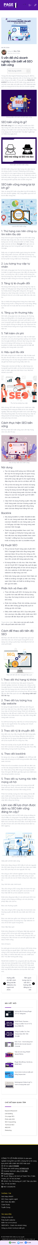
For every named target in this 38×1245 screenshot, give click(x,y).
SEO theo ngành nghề (9, 1199)
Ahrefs (21, 757)
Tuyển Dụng (5, 1207)
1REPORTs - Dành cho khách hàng (13, 1225)
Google (19, 244)
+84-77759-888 (21, 1171)
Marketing (8, 1130)
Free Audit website (8, 1220)
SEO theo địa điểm (8, 1202)
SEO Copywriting (10, 1122)
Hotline (13, 1242)
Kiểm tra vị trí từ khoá (9, 1223)
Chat (21, 1242)
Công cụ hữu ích (7, 1217)
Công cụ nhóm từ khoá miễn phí (12, 1228)
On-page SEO (9, 1116)
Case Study (5, 1205)
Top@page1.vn (8, 1174)
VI (25, 4)
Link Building (9, 1113)
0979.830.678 (24, 1168)
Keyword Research (11, 1111)
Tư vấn (29, 1242)
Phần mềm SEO (10, 1119)
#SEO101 (7, 1127)
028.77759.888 (14, 1166)
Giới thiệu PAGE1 (7, 1196)
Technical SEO (9, 1125)
